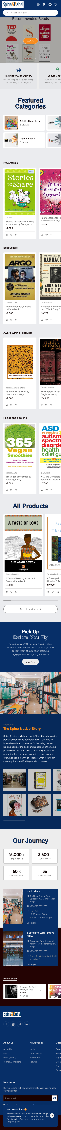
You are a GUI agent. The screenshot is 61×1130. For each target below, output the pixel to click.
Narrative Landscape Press (16, 387)
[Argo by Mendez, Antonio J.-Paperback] (20, 277)
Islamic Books (27, 138)
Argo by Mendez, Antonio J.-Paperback (18, 308)
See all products (29, 609)
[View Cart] (56, 4)
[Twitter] (20, 1024)
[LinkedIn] (27, 1024)
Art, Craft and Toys (30, 121)
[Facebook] (6, 1024)
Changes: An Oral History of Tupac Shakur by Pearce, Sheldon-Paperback (27, 988)
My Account (36, 1042)
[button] (25, 58)
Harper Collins (46, 302)
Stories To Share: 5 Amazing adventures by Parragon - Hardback (20, 223)
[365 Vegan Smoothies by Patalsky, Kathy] (20, 447)
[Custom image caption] (14, 780)
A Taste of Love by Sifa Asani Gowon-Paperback (20, 579)
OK (52, 1115)
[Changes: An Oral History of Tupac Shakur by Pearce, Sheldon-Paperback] (11, 991)
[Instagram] (13, 1024)
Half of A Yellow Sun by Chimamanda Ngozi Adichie (17, 393)
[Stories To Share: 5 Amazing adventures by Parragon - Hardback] (20, 192)
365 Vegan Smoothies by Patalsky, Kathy (18, 478)
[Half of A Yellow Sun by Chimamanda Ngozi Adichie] (20, 362)
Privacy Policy (13, 1121)
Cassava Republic (47, 387)
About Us (8, 1042)
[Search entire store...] (55, 13)
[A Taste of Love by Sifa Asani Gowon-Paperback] (23, 543)
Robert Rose (45, 472)
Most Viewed (10, 978)
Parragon (9, 217)
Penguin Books (11, 302)
